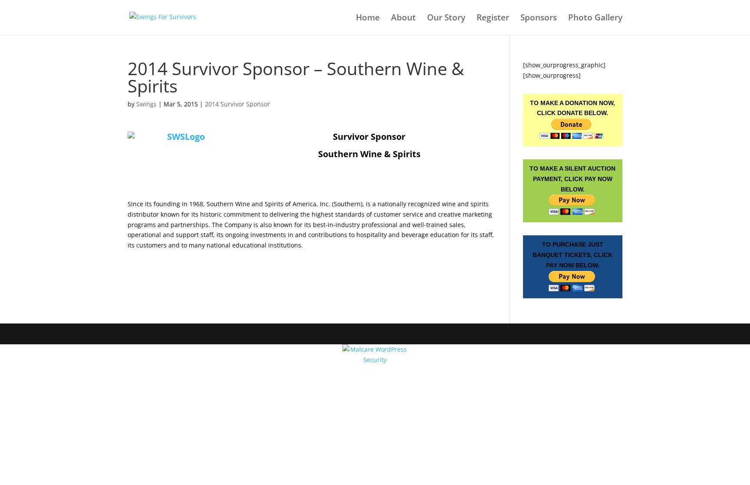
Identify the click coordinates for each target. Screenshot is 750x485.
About (403, 18)
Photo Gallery (595, 18)
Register (493, 18)
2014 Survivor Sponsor (237, 104)
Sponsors (538, 18)
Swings (146, 104)
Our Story (446, 18)
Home (368, 18)
